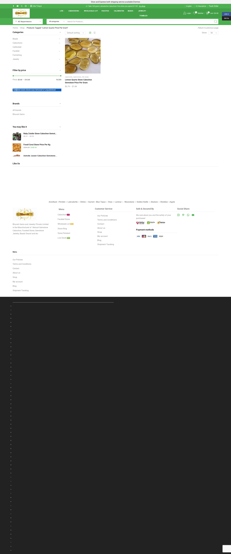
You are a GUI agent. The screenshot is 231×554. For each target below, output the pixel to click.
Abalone (154, 202)
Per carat (16, 387)
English (189, 6)
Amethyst (53, 202)
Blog (99, 240)
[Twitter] (21, 6)
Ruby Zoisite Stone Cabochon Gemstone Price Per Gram (40, 133)
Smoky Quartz (19, 428)
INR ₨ (225, 18)
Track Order (213, 6)
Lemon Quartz (19, 412)
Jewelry (142, 11)
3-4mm (16, 318)
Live (61, 11)
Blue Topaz (101, 202)
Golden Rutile (142, 202)
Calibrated (119, 11)
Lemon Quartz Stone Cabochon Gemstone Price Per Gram (78, 81)
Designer (16, 530)
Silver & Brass (18, 501)
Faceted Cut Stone (20, 383)
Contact (100, 224)
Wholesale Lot (91, 11)
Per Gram (85, 77)
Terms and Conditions (107, 220)
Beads (130, 11)
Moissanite (17, 481)
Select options (83, 56)
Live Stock (17, 542)
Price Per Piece (19, 432)
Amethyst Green (19, 396)
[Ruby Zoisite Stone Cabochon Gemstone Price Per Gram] (17, 136)
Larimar (118, 202)
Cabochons (73, 11)
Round (15, 322)
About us (101, 228)
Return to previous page (208, 28)
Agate (172, 202)
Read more (127, 6)
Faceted (105, 11)
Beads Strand (18, 310)
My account (102, 236)
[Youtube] (17, 6)
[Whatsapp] (188, 215)
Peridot (62, 202)
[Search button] (215, 21)
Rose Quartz (18, 424)
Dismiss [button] (136, 2)
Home (15, 28)
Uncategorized (19, 550)
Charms (16, 506)
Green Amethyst (19, 453)
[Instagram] (26, 6)
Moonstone (129, 202)
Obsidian (164, 202)
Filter (58, 80)
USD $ (225, 14)
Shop (22, 28)
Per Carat (16, 338)
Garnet (91, 202)
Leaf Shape (17, 367)
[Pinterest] (183, 215)
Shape (15, 359)
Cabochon (68, 77)
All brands (17, 110)
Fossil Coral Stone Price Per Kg (36, 144)
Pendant (16, 514)
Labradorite (73, 202)
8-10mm (16, 326)
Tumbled (143, 16)
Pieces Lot (17, 351)
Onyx (110, 202)
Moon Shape (18, 371)
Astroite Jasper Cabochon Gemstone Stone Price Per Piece (40, 156)
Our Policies (102, 216)
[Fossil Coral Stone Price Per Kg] (17, 147)
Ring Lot (16, 534)
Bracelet (16, 493)
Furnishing (17, 55)
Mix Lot (16, 477)
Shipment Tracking (105, 244)
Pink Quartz (17, 420)
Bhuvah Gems (19, 114)
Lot (14, 518)
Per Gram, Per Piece (21, 522)
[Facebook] (13, 6)
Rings (15, 526)
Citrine (83, 202)
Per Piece (16, 347)
